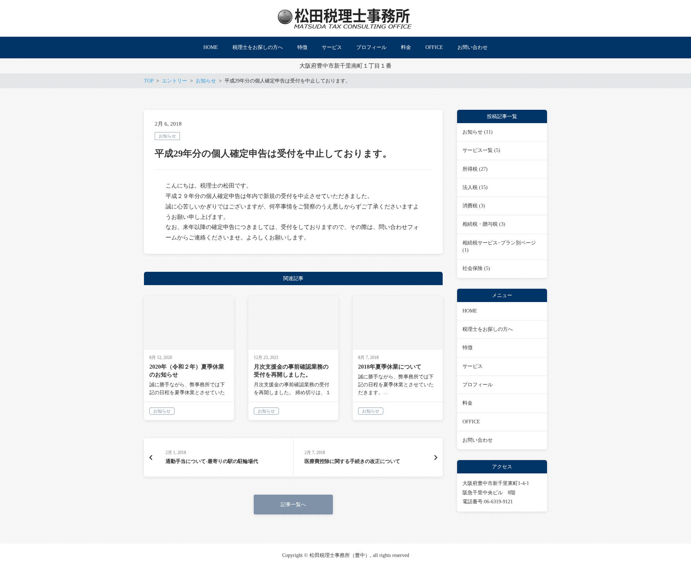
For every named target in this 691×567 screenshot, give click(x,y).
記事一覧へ (293, 504)
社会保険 (472, 268)
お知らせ (167, 136)
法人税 (470, 187)
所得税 (470, 169)
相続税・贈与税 (480, 224)
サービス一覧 (477, 150)
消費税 (470, 205)
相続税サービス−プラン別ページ (499, 243)
